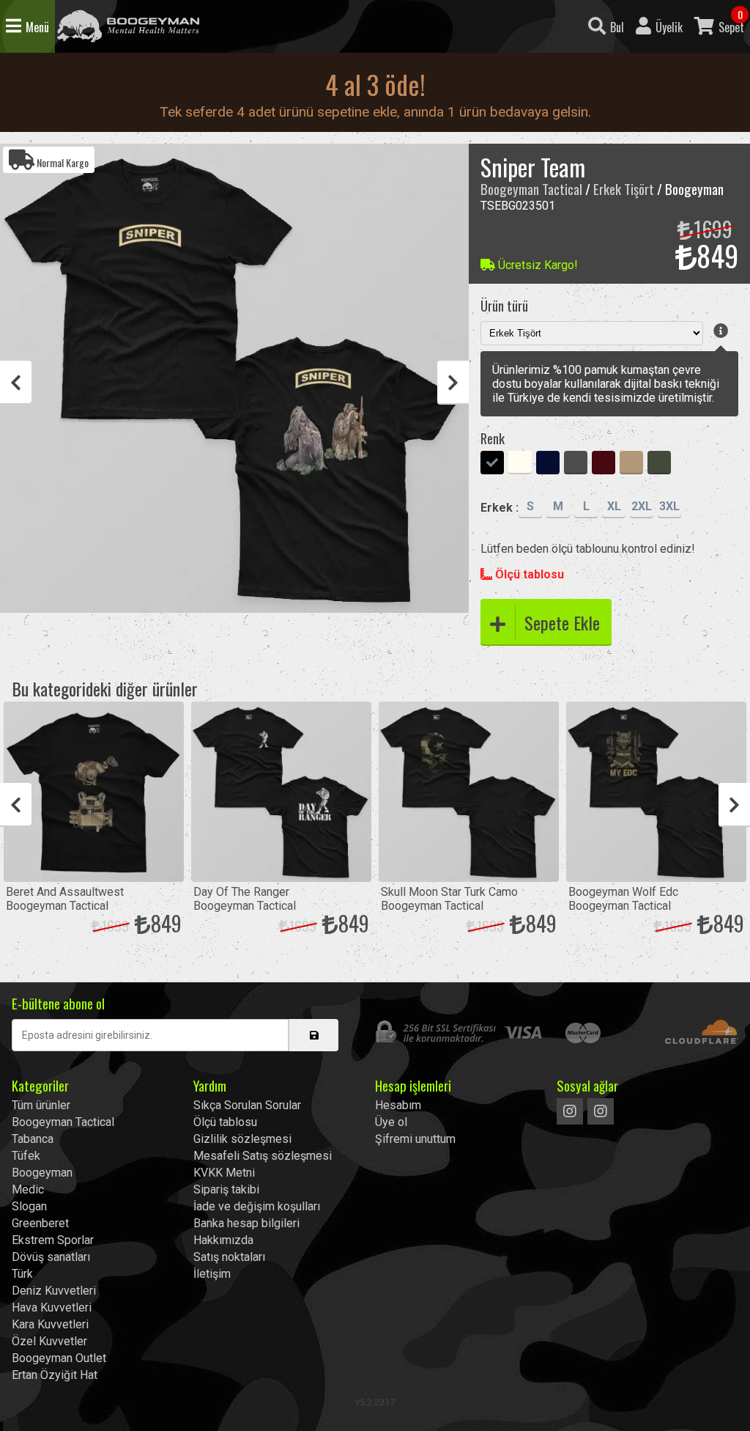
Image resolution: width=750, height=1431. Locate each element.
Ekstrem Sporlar (53, 1240)
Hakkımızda (223, 1240)
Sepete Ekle (562, 622)
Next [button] (453, 383)
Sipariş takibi (226, 1189)
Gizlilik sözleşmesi (242, 1139)
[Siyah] (492, 464)
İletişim (212, 1274)
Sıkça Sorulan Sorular (247, 1105)
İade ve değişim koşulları (256, 1206)
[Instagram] (570, 1111)
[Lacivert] (548, 464)
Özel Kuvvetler (49, 1341)
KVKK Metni (224, 1173)
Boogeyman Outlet (59, 1358)
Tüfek (26, 1156)
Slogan (29, 1206)
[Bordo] (603, 464)
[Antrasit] (575, 464)
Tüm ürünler (41, 1105)
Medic (28, 1189)
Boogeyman (42, 1173)
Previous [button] (15, 383)
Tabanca (32, 1139)
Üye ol (391, 1122)
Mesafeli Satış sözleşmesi (262, 1156)
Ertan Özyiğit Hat (54, 1375)
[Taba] (631, 464)
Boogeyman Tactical (128, 26)
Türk (22, 1274)
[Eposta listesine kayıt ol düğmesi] (313, 1035)
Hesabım (398, 1105)
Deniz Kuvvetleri (54, 1291)
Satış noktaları (229, 1257)
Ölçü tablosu (528, 574)
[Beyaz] (520, 464)
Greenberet (40, 1223)
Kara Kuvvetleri (50, 1324)
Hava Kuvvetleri (52, 1307)
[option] (234, 378)
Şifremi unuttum (415, 1139)
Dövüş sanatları (51, 1257)
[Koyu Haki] (659, 464)
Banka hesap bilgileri (246, 1223)
